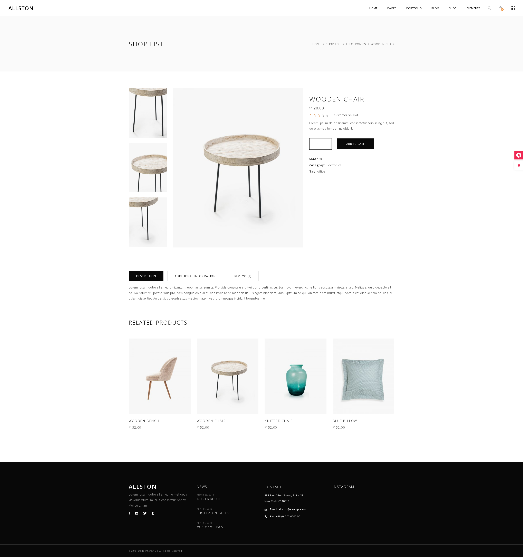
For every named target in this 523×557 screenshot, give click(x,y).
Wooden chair (211, 421)
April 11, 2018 (204, 508)
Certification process (214, 513)
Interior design (209, 499)
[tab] (146, 276)
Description (146, 276)
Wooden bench (144, 421)
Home (316, 44)
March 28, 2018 (205, 494)
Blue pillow (345, 421)
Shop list (333, 44)
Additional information (195, 276)
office (321, 171)
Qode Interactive (148, 550)
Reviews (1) (242, 276)
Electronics (356, 44)
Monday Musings (210, 527)
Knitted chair (279, 421)
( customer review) (344, 115)
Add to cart (355, 144)
